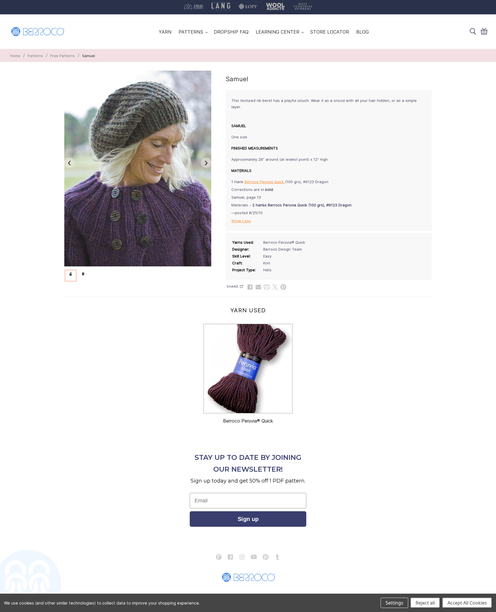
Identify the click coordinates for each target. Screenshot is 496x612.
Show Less (241, 220)
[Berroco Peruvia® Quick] (248, 368)
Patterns (35, 55)
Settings (394, 603)
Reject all (425, 603)
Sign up (248, 519)
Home (15, 55)
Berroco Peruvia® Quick (248, 421)
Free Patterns (62, 55)
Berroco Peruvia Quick (265, 181)
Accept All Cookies (467, 603)
